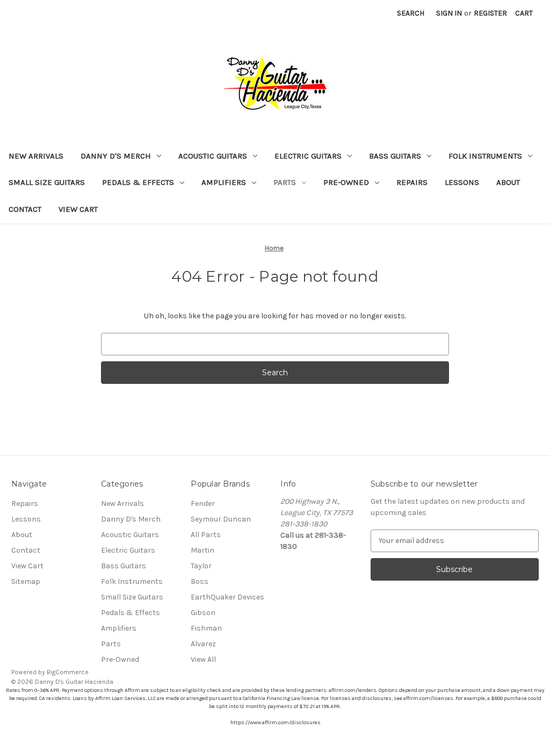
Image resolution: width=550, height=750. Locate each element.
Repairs (412, 182)
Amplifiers (223, 182)
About (508, 182)
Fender (203, 503)
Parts (284, 182)
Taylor (201, 565)
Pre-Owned (346, 182)
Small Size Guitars (47, 182)
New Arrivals (36, 156)
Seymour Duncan (221, 519)
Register (490, 13)
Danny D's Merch (116, 156)
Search (410, 13)
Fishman (206, 628)
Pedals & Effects (138, 182)
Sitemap (25, 581)
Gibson (203, 612)
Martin (202, 550)
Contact (25, 209)
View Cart (78, 209)
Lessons (462, 182)
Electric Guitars (308, 156)
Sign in (449, 13)
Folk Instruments (485, 156)
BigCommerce (68, 672)
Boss (199, 581)
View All (203, 659)
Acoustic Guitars (212, 156)
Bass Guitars (395, 156)
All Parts (206, 534)
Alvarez (203, 643)
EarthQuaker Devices (227, 597)
